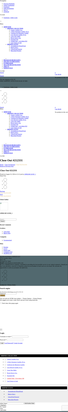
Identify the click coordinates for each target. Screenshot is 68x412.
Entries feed (7, 250)
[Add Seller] (34, 410)
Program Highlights (9, 4)
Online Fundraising (9, 5)
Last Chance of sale (12, 381)
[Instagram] (5, 99)
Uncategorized (8, 240)
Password (3, 340)
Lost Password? (9, 343)
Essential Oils (11, 375)
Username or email (6, 336)
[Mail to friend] (5, 102)
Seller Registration (9, 8)
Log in (5, 248)
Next (1, 194)
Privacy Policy (12, 285)
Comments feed (8, 252)
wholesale (6, 11)
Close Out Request (10, 164)
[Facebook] (5, 95)
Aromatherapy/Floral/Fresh (15, 391)
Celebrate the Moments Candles (16, 364)
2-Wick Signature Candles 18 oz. (16, 362)
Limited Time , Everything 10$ (15, 378)
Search (2, 221)
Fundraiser (6, 7)
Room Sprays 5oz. (12, 373)
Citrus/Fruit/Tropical (13, 397)
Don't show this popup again (10, 303)
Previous (2, 191)
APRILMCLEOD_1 (30, 174)
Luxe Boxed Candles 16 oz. (14, 367)
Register (6, 247)
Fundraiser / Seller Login (10, 17)
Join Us (6, 10)
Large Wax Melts (11, 370)
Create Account (18, 343)
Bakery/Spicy (11, 394)
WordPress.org (8, 253)
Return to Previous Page (7, 166)
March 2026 (7, 233)
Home (1, 164)
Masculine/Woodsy (13, 399)
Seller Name (3, 403)
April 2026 (7, 231)
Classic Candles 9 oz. (13, 359)
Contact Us (3, 285)
